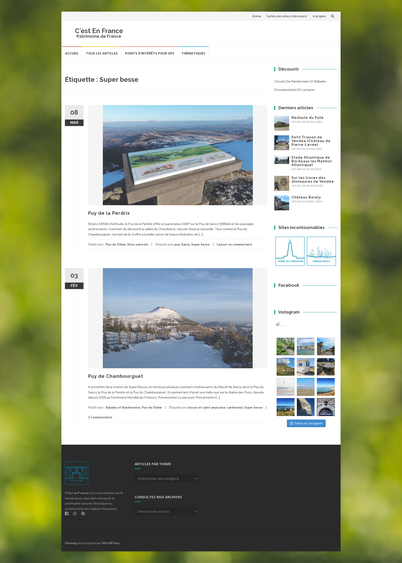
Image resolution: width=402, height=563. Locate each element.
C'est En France (99, 31)
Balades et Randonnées (123, 407)
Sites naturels (137, 244)
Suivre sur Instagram (308, 423)
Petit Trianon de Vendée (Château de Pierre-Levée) (311, 141)
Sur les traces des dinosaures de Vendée (312, 179)
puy (177, 244)
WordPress (111, 543)
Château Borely (306, 197)
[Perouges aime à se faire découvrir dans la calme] (326, 407)
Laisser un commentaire (234, 244)
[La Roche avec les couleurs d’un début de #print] (286, 367)
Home (256, 16)
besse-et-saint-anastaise (206, 407)
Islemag (71, 543)
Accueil (72, 53)
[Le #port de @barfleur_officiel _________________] (306, 346)
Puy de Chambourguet (115, 376)
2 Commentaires (100, 417)
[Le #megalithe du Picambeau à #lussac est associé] (286, 346)
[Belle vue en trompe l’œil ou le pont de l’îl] (306, 387)
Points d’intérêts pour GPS (149, 53)
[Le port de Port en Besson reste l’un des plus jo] (286, 407)
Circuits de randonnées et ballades (300, 81)
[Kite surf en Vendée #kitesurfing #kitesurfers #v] (286, 387)
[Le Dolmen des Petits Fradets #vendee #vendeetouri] (326, 367)
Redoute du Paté (307, 117)
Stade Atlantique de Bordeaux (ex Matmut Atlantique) (311, 161)
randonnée (235, 407)
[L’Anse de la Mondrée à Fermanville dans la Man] (326, 387)
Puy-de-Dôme (116, 244)
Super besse (200, 244)
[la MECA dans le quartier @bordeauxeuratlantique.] (306, 407)
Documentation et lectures (294, 90)
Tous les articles (102, 53)
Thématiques (193, 53)
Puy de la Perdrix (109, 213)
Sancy (185, 244)
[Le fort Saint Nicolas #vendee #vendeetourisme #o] (326, 346)
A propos (319, 16)
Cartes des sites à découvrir (286, 16)
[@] (288, 327)
